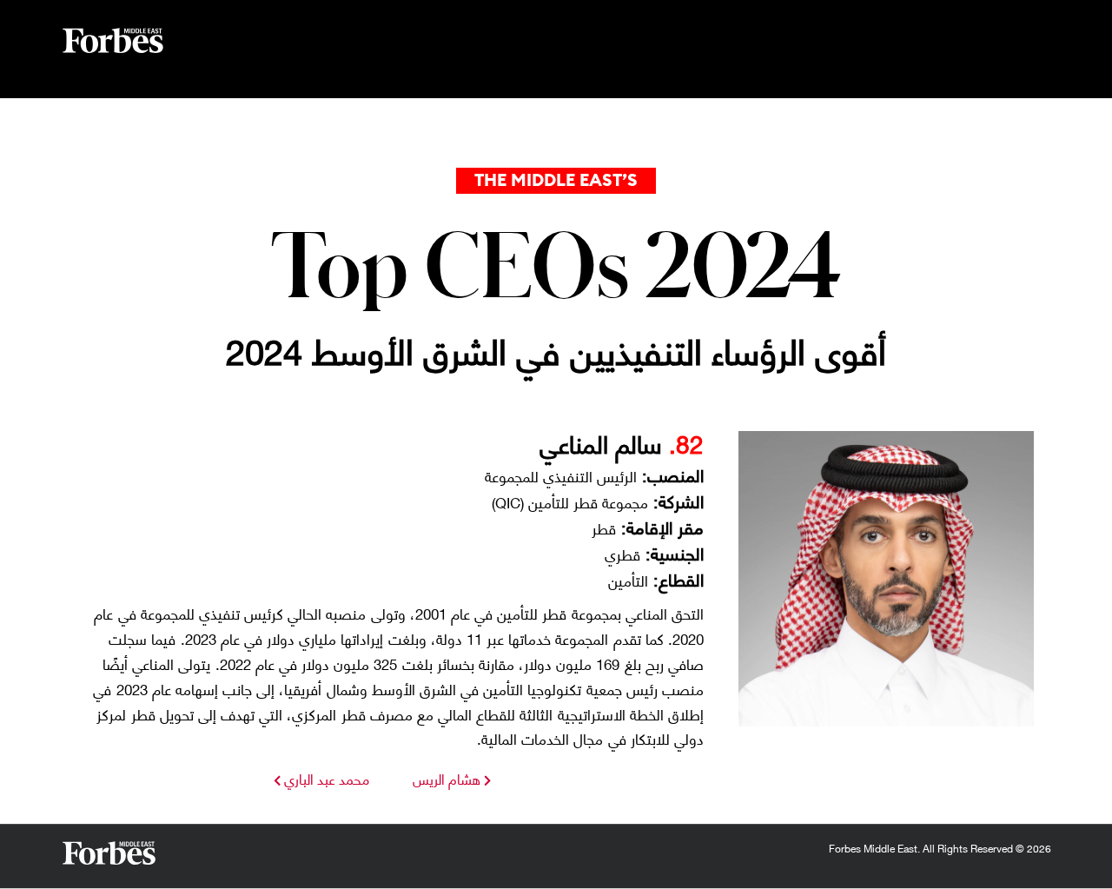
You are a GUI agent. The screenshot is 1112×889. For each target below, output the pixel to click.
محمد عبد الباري (325, 778)
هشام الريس (446, 778)
